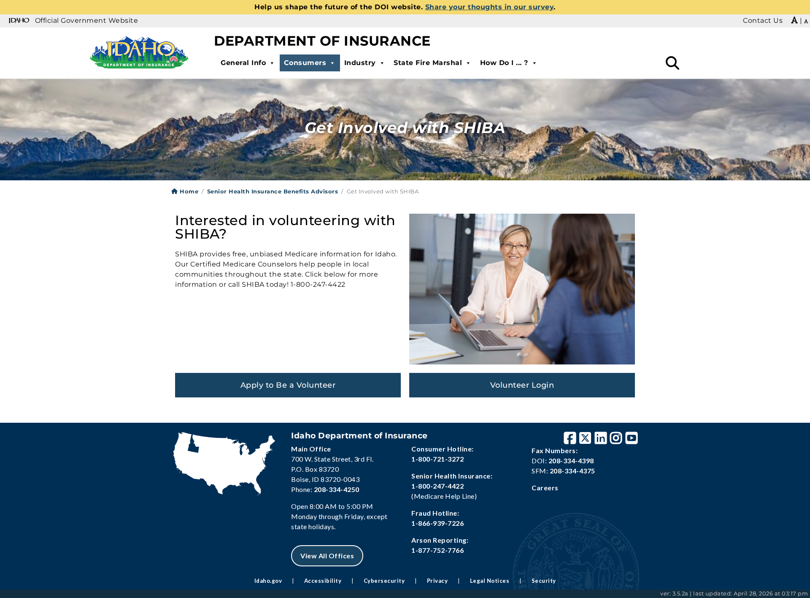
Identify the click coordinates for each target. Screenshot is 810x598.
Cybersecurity (384, 580)
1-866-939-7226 (437, 523)
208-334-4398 (571, 461)
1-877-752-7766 (437, 550)
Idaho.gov (268, 580)
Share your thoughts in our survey (489, 7)
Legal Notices (490, 580)
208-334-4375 (572, 471)
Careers (545, 488)
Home (188, 191)
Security (544, 580)
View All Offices (327, 556)
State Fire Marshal (428, 63)
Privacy (437, 580)
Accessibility (323, 580)
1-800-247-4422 (437, 486)
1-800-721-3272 (437, 459)
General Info (243, 63)
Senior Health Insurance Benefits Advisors (272, 191)
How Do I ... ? (504, 63)
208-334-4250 (336, 489)
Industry (360, 63)
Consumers (305, 63)
